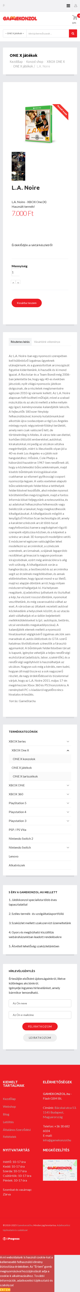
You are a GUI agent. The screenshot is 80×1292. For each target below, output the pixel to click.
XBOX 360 (16, 794)
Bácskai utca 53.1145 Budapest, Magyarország (59, 1112)
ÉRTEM (5, 1289)
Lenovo (13, 856)
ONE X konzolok (24, 759)
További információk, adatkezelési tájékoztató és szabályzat (26, 1280)
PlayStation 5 (17, 803)
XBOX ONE (17, 785)
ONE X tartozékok (25, 776)
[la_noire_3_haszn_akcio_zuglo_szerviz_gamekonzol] (40, 166)
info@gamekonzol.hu (57, 1140)
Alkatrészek (17, 865)
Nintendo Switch (20, 847)
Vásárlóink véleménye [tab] (47, 341)
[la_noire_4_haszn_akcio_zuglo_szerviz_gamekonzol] (40, 176)
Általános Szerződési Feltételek (17, 1133)
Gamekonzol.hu (25, 1225)
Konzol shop (34, 61)
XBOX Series (17, 741)
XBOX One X (20, 750)
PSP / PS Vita (17, 829)
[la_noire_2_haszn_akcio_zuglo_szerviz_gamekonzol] (40, 157)
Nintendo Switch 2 (21, 838)
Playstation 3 (17, 820)
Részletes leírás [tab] (20, 341)
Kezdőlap (16, 61)
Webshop (9, 1106)
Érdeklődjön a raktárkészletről (32, 245)
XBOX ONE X (56, 61)
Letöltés (8, 1122)
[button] (75, 5)
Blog (6, 1114)
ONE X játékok (23, 66)
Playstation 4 (17, 812)
